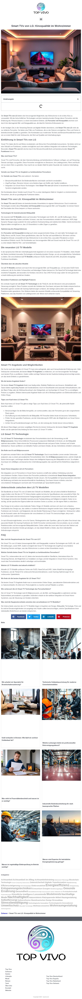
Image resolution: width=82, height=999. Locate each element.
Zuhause (4, 913)
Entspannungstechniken (16, 888)
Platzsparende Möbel (51, 897)
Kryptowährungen (6, 894)
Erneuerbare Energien (41, 889)
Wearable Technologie (26, 906)
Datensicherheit (37, 882)
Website (8, 990)
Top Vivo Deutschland (54, 976)
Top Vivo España (52, 978)
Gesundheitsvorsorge (35, 891)
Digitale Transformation (55, 882)
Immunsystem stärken (48, 891)
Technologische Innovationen (61, 903)
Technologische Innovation (38, 903)
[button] (41, 19)
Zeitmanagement (6, 908)
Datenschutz (26, 882)
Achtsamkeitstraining (44, 880)
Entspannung (74, 886)
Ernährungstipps (57, 889)
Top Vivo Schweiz (52, 983)
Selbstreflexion (24, 900)
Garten (7, 974)
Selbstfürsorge (9, 900)
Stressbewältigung (14, 902)
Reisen (7, 981)
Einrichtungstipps (25, 886)
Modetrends (54, 894)
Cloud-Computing (17, 882)
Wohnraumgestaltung (63, 905)
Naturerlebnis (35, 897)
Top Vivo (8, 969)
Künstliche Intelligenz (22, 894)
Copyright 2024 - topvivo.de (41, 997)
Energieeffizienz (57, 885)
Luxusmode (39, 894)
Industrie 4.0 (58, 891)
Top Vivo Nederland (53, 981)
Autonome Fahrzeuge (62, 880)
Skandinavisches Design (41, 900)
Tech (7, 983)
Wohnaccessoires (41, 906)
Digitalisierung (71, 882)
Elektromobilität (38, 886)
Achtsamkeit (6, 880)
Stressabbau (57, 900)
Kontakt (8, 988)
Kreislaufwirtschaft (70, 891)
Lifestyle (8, 976)
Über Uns (8, 986)
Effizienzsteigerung (10, 885)
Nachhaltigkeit (18, 897)
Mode (7, 978)
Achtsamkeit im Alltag (23, 880)
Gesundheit (21, 891)
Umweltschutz (10, 905)
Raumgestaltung (69, 897)
